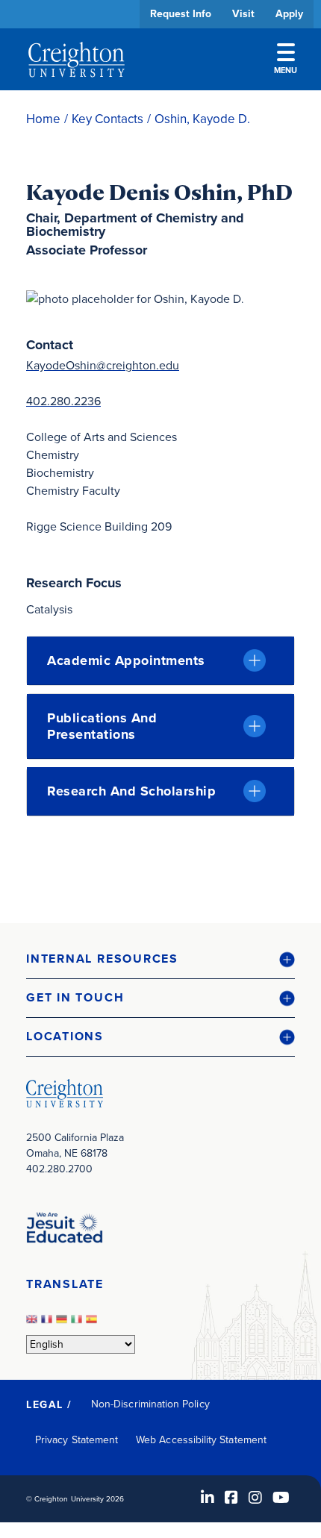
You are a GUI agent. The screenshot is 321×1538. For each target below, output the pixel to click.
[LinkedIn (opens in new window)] (207, 1498)
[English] (33, 1323)
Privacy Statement (76, 1440)
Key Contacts (107, 119)
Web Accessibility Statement (201, 1440)
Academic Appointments (126, 660)
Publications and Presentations (102, 726)
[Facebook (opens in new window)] (231, 1498)
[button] (160, 959)
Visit (243, 14)
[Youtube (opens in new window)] (281, 1498)
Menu (285, 70)
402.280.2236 (63, 401)
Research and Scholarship (131, 791)
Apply (289, 14)
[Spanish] (93, 1323)
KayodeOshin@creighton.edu (102, 365)
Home (43, 119)
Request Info (180, 14)
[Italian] (78, 1323)
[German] (63, 1323)
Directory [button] (140, 457)
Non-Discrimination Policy (150, 1404)
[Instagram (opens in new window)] (255, 1498)
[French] (48, 1323)
